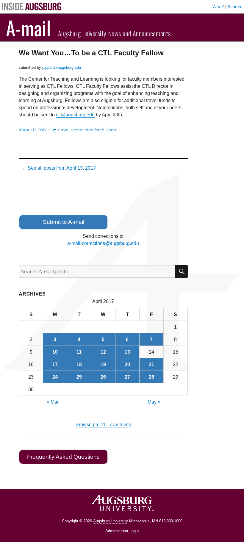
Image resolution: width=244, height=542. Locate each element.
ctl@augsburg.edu (75, 114)
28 (151, 376)
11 (79, 351)
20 (127, 364)
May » (154, 401)
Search (234, 6)
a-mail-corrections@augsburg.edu (103, 243)
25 (79, 376)
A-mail (28, 28)
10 (55, 351)
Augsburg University (110, 521)
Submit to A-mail (63, 222)
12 (103, 351)
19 (103, 364)
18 (79, 364)
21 (151, 364)
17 (55, 364)
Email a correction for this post (87, 129)
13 (127, 351)
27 (127, 376)
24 (55, 376)
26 (103, 376)
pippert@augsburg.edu (61, 67)
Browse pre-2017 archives (103, 424)
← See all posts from (59, 168)
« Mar (53, 401)
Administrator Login (122, 531)
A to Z (218, 6)
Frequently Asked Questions (63, 457)
